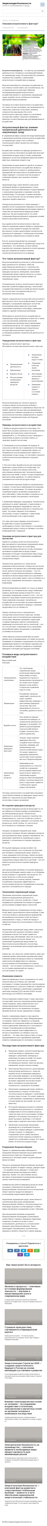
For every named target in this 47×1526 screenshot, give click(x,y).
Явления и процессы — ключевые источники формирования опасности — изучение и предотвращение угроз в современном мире (22, 1291)
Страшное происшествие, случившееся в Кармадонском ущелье (21, 1329)
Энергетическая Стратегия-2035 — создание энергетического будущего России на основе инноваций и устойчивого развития (23, 1367)
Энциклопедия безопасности (16, 3)
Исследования (23, 28)
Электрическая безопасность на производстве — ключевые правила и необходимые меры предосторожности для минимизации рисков (22, 1450)
